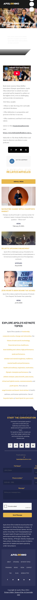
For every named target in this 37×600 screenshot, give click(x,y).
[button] (31, 4)
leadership (26, 331)
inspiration (21, 367)
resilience (29, 358)
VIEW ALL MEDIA (18, 181)
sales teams (29, 377)
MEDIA (22, 567)
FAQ (10, 573)
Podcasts (18, 14)
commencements (26, 381)
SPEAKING (16, 562)
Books (16, 567)
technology (26, 340)
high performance (27, 349)
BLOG (16, 573)
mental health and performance (18, 363)
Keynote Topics (25, 562)
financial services (14, 345)
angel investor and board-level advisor (15, 390)
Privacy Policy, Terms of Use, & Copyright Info (18, 593)
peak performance (18, 354)
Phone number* (17, 478)
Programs (8, 567)
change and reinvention (23, 336)
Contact (29, 567)
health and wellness (10, 367)
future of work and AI (14, 340)
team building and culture (12, 349)
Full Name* (17, 466)
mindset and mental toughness (14, 358)
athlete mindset (8, 377)
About (9, 562)
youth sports (14, 386)
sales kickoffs (19, 377)
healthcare (24, 345)
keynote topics (8, 398)
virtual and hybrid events (10, 381)
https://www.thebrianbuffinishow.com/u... (17, 133)
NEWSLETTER (25, 573)
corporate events (9, 336)
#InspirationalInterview (21, 126)
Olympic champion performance (17, 372)
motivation (29, 367)
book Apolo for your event (24, 398)
